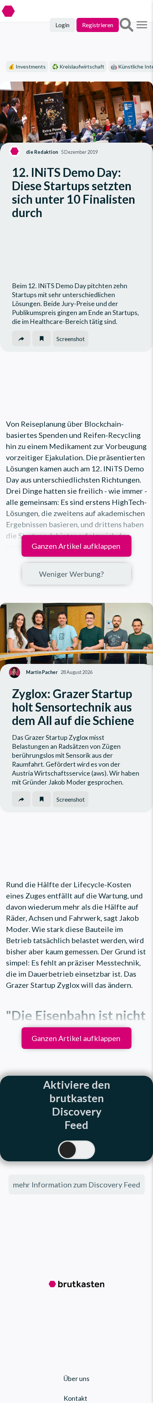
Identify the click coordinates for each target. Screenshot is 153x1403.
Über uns (76, 1378)
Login (62, 24)
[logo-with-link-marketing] (30, 5)
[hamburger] (141, 25)
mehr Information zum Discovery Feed (76, 1184)
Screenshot (70, 338)
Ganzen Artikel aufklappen (76, 545)
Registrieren (97, 24)
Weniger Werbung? (71, 573)
